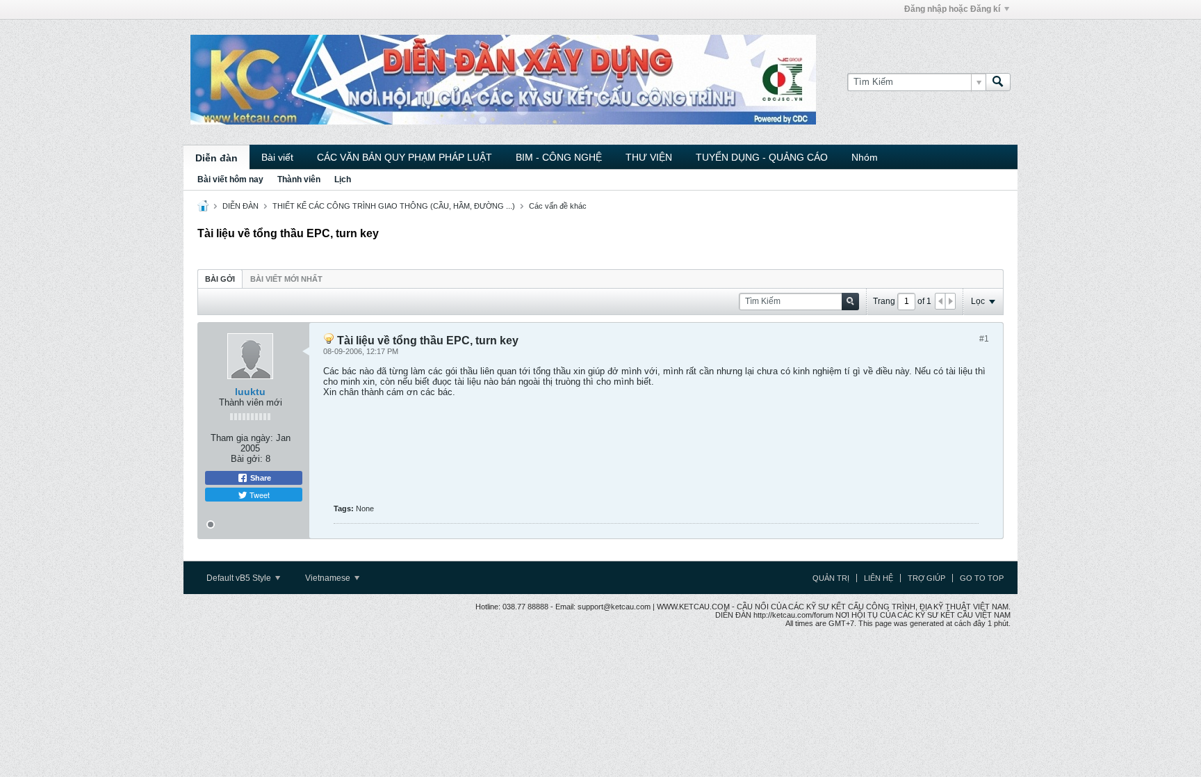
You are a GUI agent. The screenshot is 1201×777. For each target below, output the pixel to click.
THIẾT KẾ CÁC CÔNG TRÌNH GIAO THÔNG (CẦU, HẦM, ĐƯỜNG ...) (393, 206)
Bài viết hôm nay (230, 179)
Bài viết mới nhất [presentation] (286, 279)
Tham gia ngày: (242, 438)
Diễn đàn (216, 157)
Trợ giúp (926, 578)
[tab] (220, 278)
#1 (984, 339)
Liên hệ (878, 578)
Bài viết (277, 157)
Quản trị (830, 578)
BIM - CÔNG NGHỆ (559, 157)
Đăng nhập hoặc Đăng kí (952, 9)
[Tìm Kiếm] (998, 82)
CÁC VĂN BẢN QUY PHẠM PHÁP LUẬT (404, 157)
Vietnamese (328, 578)
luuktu (250, 391)
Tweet (258, 494)
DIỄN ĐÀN (240, 206)
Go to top (982, 578)
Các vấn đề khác (558, 206)
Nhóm (864, 157)
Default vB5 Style (239, 578)
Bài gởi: (247, 459)
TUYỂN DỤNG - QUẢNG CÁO (762, 157)
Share (259, 478)
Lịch (342, 179)
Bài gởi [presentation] (220, 279)
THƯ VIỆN (649, 157)
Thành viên (298, 179)
